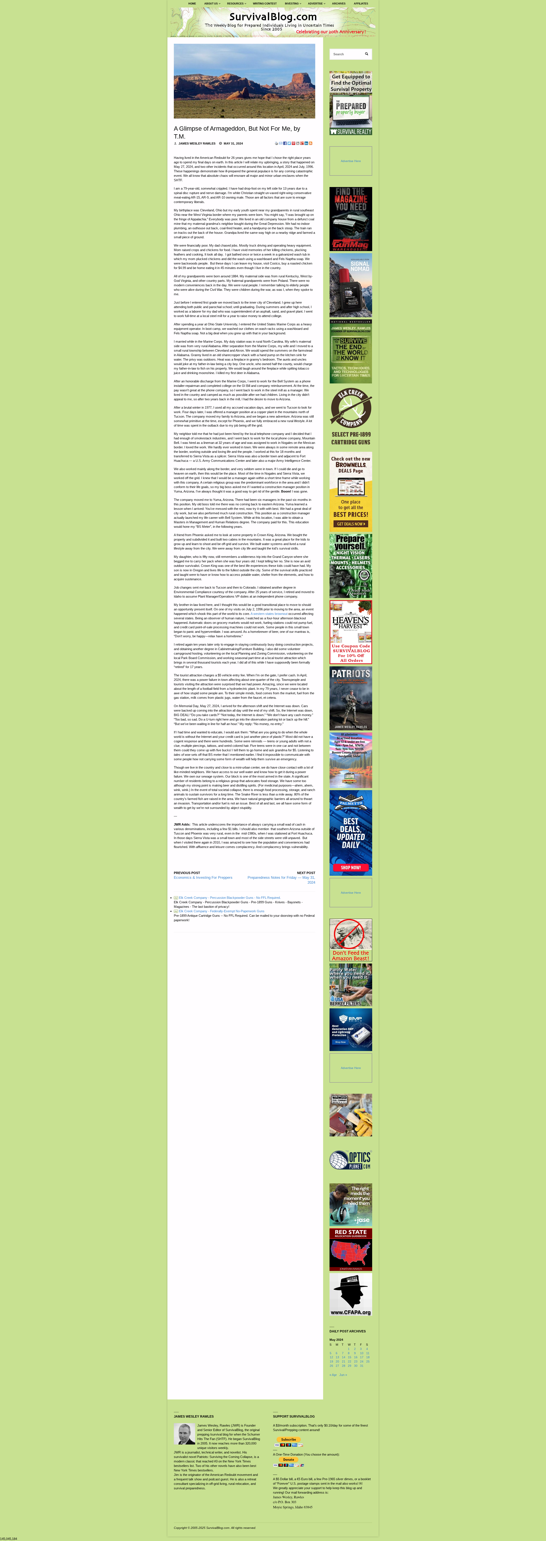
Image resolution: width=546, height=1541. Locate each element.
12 (331, 1357)
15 (349, 1357)
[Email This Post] (280, 143)
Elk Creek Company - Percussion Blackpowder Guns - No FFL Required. (227, 897)
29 (349, 1365)
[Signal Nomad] (351, 285)
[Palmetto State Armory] (351, 833)
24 (361, 1361)
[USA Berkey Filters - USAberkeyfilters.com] (351, 984)
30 (355, 1365)
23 (355, 1361)
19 (331, 1361)
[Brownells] (351, 492)
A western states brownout (269, 614)
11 (367, 1353)
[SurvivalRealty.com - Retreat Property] (351, 103)
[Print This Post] (276, 143)
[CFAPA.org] (351, 1294)
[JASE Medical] (351, 1204)
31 (361, 1365)
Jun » (343, 1375)
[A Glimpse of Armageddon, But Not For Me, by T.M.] (244, 81)
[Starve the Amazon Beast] (351, 940)
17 (361, 1357)
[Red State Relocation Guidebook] (351, 1249)
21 (343, 1361)
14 (343, 1357)
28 (343, 1365)
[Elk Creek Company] (351, 418)
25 (368, 1361)
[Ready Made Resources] (351, 566)
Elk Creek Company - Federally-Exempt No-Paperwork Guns (219, 911)
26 (331, 1365)
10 (361, 1353)
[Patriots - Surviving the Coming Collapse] (351, 698)
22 (349, 1361)
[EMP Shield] (351, 1029)
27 (337, 1365)
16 (355, 1357)
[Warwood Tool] (351, 1115)
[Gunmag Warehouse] (351, 219)
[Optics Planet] (351, 1160)
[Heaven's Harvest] (351, 632)
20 (337, 1361)
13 (337, 1357)
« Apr (333, 1375)
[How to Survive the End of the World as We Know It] (351, 351)
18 (368, 1357)
